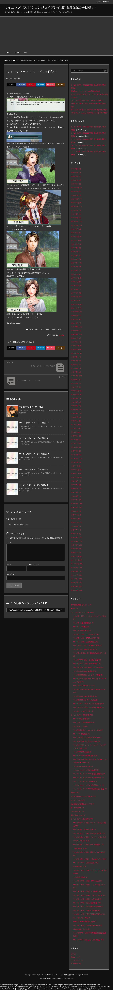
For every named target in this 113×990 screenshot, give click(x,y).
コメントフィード (77, 960)
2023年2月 (76, 229)
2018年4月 (76, 410)
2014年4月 (76, 586)
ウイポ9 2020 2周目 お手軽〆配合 (87, 660)
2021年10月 (76, 285)
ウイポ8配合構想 (80, 877)
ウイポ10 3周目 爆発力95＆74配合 (86, 741)
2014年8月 (76, 571)
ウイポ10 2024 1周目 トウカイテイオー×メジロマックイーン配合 (90, 760)
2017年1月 (76, 466)
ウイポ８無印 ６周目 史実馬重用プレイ (89, 859)
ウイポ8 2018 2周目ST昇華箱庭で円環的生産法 (89, 934)
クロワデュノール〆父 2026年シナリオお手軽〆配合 (89, 113)
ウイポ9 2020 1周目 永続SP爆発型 (87, 645)
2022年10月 (76, 244)
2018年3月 (76, 413)
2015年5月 (76, 537)
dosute (61, 335)
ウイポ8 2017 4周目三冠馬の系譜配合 (89, 914)
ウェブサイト (11, 574)
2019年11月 (76, 349)
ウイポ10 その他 (80, 726)
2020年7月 (76, 319)
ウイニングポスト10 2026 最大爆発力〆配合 (90, 789)
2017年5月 (76, 451)
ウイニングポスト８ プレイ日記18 (33, 469)
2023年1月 (76, 233)
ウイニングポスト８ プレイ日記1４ (33, 438)
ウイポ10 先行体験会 (81, 719)
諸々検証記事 (79, 866)
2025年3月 (76, 180)
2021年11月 (76, 282)
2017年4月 (76, 455)
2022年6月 (76, 255)
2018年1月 (76, 421)
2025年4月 (76, 176)
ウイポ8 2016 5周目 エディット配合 (89, 895)
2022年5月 (76, 259)
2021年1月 (75, 300)
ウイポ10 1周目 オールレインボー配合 (88, 730)
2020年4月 (76, 331)
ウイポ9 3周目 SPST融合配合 (86, 638)
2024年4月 (76, 191)
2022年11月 (76, 240)
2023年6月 (76, 214)
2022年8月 (76, 248)
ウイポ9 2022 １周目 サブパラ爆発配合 (88, 704)
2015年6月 (76, 534)
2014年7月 (76, 575)
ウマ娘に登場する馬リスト (81, 605)
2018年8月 (76, 398)
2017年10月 (76, 432)
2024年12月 (76, 188)
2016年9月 (76, 481)
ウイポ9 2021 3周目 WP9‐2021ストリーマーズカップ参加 (89, 680)
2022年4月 (76, 263)
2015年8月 (76, 526)
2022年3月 (76, 267)
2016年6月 (76, 492)
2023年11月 (76, 203)
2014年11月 (76, 560)
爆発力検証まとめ (78, 815)
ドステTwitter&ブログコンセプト (83, 796)
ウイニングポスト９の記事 (82, 612)
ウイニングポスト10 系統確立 (85, 781)
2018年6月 (76, 402)
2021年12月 (76, 278)
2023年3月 (76, 225)
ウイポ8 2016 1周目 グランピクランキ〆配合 (89, 871)
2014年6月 (76, 579)
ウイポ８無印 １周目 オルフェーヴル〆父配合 (52, 60)
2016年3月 (76, 504)
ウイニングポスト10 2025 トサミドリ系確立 (87, 100)
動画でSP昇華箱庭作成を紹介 (85, 922)
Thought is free (68, 978)
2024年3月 (76, 195)
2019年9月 (76, 357)
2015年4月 (76, 541)
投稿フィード (75, 957)
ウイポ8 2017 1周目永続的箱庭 (87, 903)
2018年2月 (76, 417)
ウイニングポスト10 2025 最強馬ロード (88, 785)
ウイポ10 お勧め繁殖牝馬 (83, 722)
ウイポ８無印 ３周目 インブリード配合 (89, 837)
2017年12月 (76, 425)
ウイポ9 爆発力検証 (82, 630)
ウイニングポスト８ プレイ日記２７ (34, 422)
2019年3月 (76, 379)
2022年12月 (76, 237)
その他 (74, 608)
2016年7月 (76, 489)
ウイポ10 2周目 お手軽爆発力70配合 (87, 737)
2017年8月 (76, 440)
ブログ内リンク (77, 811)
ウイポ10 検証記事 (81, 734)
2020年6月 (76, 323)
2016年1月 (76, 511)
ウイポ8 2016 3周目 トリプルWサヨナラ (89, 886)
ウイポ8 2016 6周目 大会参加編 (87, 899)
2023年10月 (76, 206)
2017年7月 (76, 443)
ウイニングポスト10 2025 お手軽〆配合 (88, 777)
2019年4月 (76, 376)
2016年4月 (76, 500)
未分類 (75, 793)
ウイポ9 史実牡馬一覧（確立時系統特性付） (89, 654)
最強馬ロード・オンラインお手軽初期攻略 (85, 91)
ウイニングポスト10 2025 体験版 (86, 770)
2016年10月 (76, 477)
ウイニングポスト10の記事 (82, 715)
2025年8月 (76, 173)
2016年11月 (76, 473)
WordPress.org (76, 963)
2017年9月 (76, 436)
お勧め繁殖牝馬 (80, 848)
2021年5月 (76, 293)
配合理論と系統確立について (82, 804)
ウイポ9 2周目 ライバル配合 (86, 634)
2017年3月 (76, 458)
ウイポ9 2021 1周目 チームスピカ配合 (88, 667)
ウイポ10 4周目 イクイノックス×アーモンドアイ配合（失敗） (89, 746)
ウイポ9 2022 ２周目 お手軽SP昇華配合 (88, 707)
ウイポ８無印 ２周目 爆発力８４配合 (89, 833)
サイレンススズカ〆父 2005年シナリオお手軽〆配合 (89, 110)
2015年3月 (76, 545)
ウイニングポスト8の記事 (23, 60)
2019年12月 (76, 346)
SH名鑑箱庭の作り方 (81, 929)
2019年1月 (76, 387)
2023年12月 (76, 199)
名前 (9, 564)
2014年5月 (76, 583)
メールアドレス (33, 564)
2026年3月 (76, 169)
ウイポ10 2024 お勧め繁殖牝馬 (85, 756)
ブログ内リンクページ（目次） (31, 407)
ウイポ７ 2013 (78, 800)
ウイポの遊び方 (77, 808)
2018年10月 (76, 394)
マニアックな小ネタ (81, 841)
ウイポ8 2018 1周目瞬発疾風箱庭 (87, 925)
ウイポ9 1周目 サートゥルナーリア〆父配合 (89, 617)
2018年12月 (76, 391)
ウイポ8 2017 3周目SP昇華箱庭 (86, 910)
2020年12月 (76, 304)
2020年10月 (76, 312)
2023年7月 (76, 210)
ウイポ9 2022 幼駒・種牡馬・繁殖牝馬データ (89, 690)
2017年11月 (76, 428)
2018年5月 (76, 406)
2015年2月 (76, 549)
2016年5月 (76, 496)
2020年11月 (76, 308)
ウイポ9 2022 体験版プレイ (84, 685)
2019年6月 (76, 368)
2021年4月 (76, 297)
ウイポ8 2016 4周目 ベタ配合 (87, 891)
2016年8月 (76, 485)
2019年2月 (76, 383)
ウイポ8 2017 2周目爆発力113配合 (88, 906)
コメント (10, 542)
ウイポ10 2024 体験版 (82, 752)
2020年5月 (76, 327)
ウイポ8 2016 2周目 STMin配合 (87, 881)
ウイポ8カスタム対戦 (81, 918)
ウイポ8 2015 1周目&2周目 (85, 863)
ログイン (74, 954)
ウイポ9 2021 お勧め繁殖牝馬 (84, 671)
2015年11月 (76, 519)
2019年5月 (76, 372)
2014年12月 (76, 556)
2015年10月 (76, 522)
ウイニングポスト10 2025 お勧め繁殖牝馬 (89, 774)
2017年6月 (76, 447)
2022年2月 (76, 270)
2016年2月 (76, 507)
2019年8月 (76, 361)
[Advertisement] (56, 33)
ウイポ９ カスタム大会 (83, 711)
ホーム (8, 60)
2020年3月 (76, 334)
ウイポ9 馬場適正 (81, 627)
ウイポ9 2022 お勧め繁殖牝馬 (85, 696)
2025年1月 (76, 184)
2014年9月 (76, 568)
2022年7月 (76, 252)
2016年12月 (76, 470)
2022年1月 (76, 274)
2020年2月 (76, 338)
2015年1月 (76, 552)
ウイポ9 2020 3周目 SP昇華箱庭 (86, 664)
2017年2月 (76, 462)
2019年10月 (76, 353)
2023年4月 (76, 221)
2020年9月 (76, 316)
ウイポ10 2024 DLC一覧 (83, 766)
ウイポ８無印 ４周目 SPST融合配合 (88, 845)
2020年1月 (76, 342)
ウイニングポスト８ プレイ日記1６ (33, 485)
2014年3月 (76, 590)
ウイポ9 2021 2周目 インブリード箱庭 (88, 675)
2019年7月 (76, 364)
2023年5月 (76, 218)
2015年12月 (76, 515)
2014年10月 (76, 564)
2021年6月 (76, 289)
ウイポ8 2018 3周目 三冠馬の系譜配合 (88, 940)
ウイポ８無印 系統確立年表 (84, 829)
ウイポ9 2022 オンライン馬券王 (85, 700)
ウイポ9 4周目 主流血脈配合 (85, 642)
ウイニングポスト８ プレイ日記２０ (34, 454)
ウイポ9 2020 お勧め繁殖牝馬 (85, 649)
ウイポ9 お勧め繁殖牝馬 (83, 623)
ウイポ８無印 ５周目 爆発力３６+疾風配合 (89, 853)
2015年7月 (76, 530)
